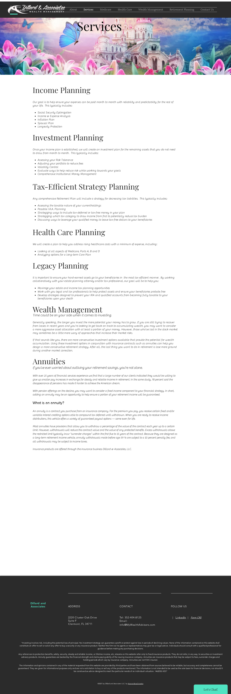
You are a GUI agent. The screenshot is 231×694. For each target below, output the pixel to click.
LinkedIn (181, 617)
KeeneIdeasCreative (135, 684)
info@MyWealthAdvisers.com (137, 624)
